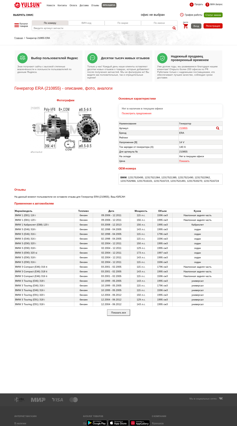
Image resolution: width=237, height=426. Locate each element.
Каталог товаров (93, 416)
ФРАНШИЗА (109, 5)
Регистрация (213, 25)
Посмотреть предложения (136, 113)
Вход (196, 26)
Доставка (84, 5)
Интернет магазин (25, 416)
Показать (184, 161)
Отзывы (95, 5)
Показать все (118, 312)
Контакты (62, 5)
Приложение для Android (97, 423)
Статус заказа (213, 15)
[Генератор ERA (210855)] (65, 152)
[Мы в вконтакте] (221, 399)
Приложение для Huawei (140, 423)
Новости (51, 5)
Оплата (73, 5)
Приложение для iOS (118, 423)
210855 (183, 128)
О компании (159, 416)
